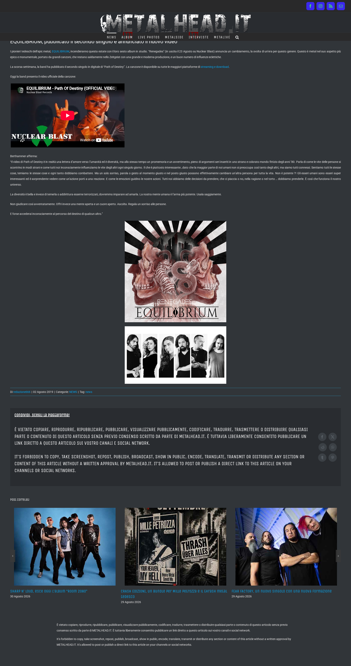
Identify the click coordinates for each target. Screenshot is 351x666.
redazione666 (21, 392)
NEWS (73, 392)
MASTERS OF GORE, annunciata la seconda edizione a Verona (282, 591)
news (89, 392)
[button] (237, 37)
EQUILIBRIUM (60, 51)
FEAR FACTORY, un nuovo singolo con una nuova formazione (171, 591)
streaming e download (215, 66)
